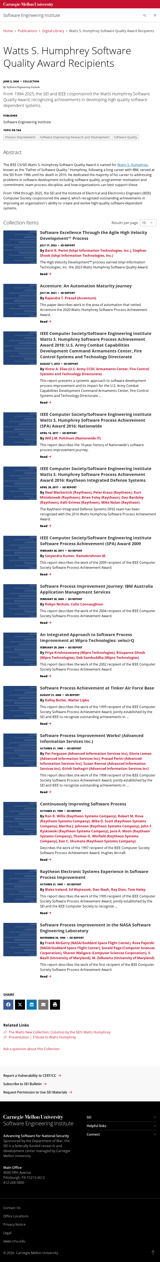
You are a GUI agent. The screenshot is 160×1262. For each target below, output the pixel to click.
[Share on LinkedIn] (32, 1005)
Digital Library (53, 31)
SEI (89, 1117)
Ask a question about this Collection (31, 1049)
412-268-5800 (13, 1182)
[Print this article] (55, 1005)
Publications (27, 31)
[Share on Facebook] (8, 1005)
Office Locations (16, 1216)
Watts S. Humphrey (132, 164)
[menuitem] (33, 15)
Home (8, 31)
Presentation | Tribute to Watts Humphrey (42, 1037)
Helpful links (96, 1126)
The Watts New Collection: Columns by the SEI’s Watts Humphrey (59, 1032)
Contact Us (12, 1207)
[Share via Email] (43, 1005)
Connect (93, 1134)
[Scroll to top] (154, 1252)
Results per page (125, 222)
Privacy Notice (14, 1224)
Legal (7, 1233)
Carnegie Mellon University (37, 1253)
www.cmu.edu (14, 1241)
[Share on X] (20, 1005)
